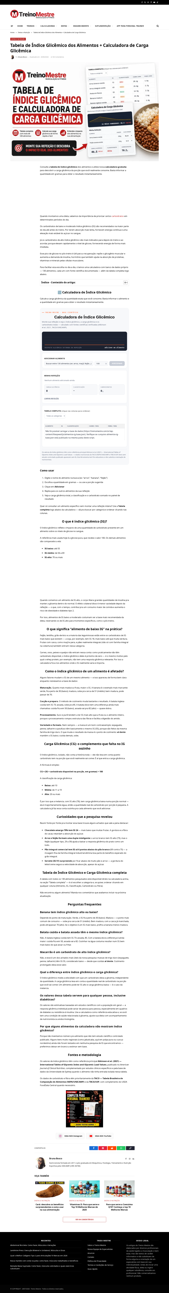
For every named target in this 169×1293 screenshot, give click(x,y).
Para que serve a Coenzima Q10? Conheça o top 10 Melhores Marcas (119, 1207)
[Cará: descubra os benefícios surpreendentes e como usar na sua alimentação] (49, 1188)
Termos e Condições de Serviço (100, 1265)
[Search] (157, 26)
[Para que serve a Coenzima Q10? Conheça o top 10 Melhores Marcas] (119, 1188)
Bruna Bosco (22, 57)
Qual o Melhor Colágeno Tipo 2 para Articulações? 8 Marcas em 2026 (38, 1255)
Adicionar (117, 363)
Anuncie (91, 1253)
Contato (91, 1257)
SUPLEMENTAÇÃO (103, 26)
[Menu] (12, 26)
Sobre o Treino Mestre (97, 1245)
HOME (20, 26)
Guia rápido (92, 1269)
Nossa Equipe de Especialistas (100, 1249)
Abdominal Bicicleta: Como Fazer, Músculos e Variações (33, 1245)
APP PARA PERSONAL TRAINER (130, 26)
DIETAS (64, 26)
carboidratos (118, 216)
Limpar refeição (51, 398)
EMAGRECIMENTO (81, 26)
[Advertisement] (84, 196)
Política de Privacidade (97, 1261)
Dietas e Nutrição (18, 39)
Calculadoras (47, 26)
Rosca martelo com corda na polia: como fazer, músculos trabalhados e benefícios (44, 1261)
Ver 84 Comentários (84, 1219)
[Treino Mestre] (33, 14)
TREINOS (30, 26)
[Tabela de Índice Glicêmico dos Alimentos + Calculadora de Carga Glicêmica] (84, 111)
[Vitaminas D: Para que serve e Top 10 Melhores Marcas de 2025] (84, 1188)
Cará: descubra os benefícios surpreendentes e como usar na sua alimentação (50, 1207)
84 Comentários (58, 57)
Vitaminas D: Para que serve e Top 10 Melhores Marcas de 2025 (84, 1207)
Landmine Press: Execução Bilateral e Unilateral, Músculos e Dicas (37, 1250)
